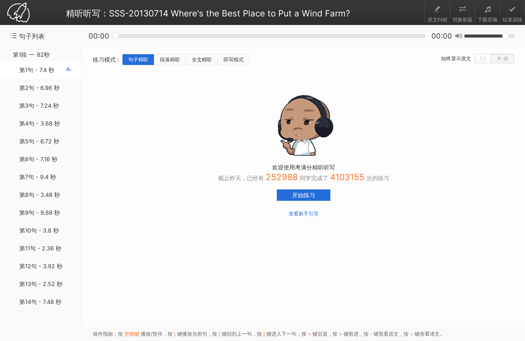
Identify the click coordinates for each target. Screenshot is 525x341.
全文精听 (202, 59)
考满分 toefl (18, 13)
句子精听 (138, 59)
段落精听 (170, 59)
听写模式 (234, 59)
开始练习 (303, 195)
